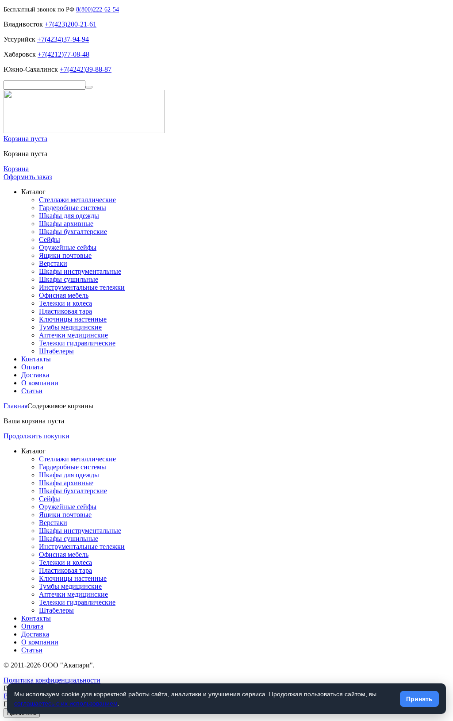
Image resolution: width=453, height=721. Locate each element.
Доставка (35, 375)
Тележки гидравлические (77, 343)
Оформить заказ (28, 176)
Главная (15, 406)
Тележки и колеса (65, 303)
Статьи (31, 391)
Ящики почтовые (65, 255)
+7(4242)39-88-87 (85, 69)
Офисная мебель (63, 295)
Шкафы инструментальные (80, 271)
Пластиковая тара (65, 311)
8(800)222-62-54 (97, 9)
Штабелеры (56, 351)
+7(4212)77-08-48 (63, 54)
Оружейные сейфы (67, 247)
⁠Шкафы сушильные (68, 279)
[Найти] (88, 87)
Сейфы (49, 239)
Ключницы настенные (73, 319)
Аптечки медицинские (73, 335)
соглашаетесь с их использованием (66, 703)
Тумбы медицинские (70, 327)
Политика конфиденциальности (52, 680)
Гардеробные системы (72, 207)
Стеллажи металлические (77, 199)
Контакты (36, 359)
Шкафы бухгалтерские (73, 231)
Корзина (16, 169)
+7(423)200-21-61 (70, 24)
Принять (419, 698)
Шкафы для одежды (69, 215)
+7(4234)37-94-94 (63, 39)
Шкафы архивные (66, 223)
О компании (39, 383)
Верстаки (53, 263)
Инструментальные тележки (82, 287)
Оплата (32, 367)
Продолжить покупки (36, 436)
